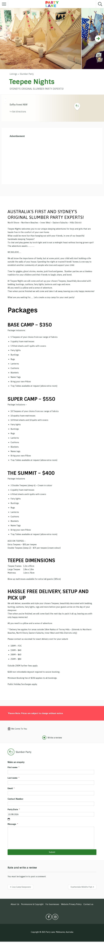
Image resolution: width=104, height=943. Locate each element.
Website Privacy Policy (71, 904)
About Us (15, 904)
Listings (13, 74)
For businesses (52, 904)
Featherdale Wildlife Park (81, 887)
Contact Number (15, 799)
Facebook (48, 917)
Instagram (55, 917)
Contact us (88, 904)
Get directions (19, 111)
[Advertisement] (52, 160)
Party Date (14, 809)
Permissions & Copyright (32, 904)
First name (13, 767)
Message (13, 824)
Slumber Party (27, 74)
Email (11, 788)
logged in (23, 876)
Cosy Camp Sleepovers (21, 887)
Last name (13, 778)
